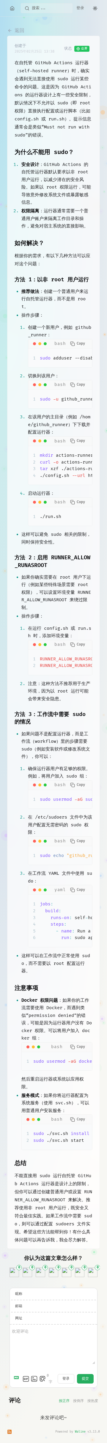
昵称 (18, 1294)
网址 (18, 1318)
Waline (80, 1431)
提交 (85, 1378)
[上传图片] (34, 1378)
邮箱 (18, 1306)
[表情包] (25, 1378)
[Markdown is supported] (17, 1378)
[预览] (42, 1378)
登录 (80, 8)
